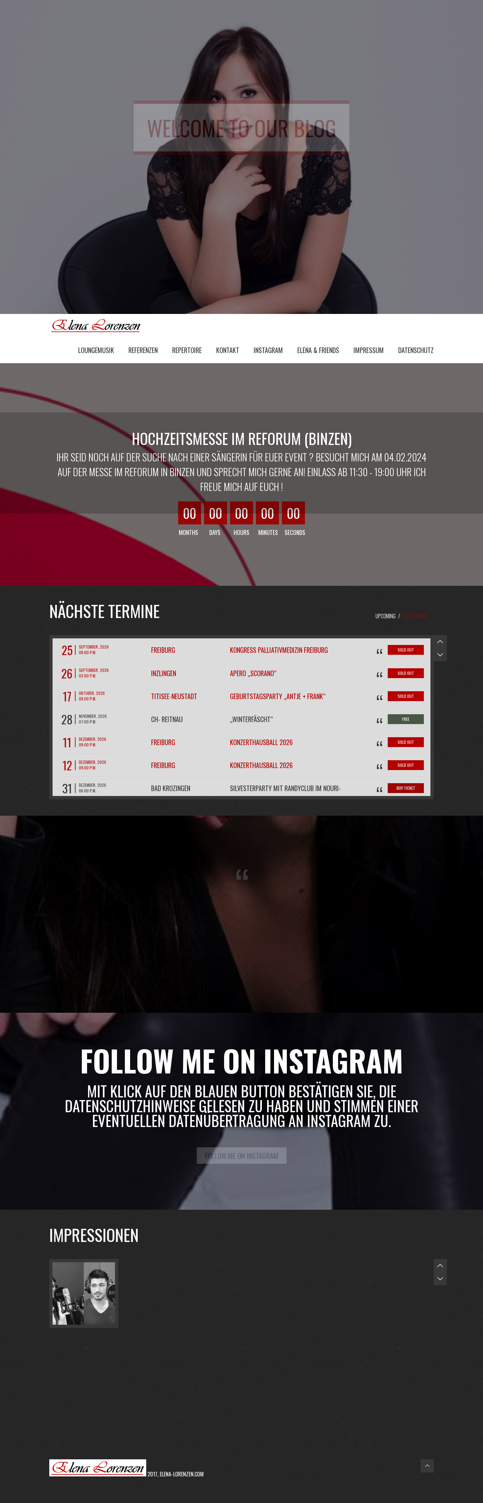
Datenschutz (416, 350)
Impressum (369, 350)
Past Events (416, 616)
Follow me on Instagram (241, 1155)
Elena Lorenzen (98, 325)
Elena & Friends (318, 350)
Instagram (268, 350)
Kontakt (227, 350)
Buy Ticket (406, 788)
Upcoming (386, 616)
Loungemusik (96, 350)
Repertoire (187, 350)
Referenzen (143, 350)
